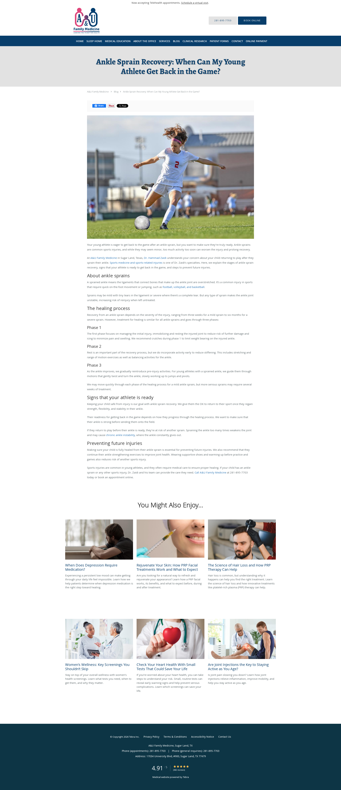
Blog (116, 91)
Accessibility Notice (202, 736)
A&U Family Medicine (98, 91)
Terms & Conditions (175, 736)
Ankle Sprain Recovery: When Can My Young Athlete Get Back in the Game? (161, 91)
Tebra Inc (134, 736)
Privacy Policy (151, 736)
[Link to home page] (81, 21)
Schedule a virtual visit (194, 2)
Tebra (186, 777)
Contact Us (224, 736)
